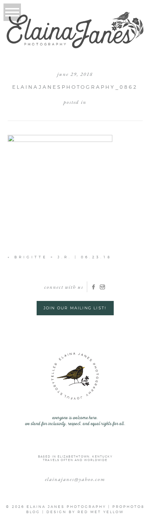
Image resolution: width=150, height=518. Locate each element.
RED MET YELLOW (100, 512)
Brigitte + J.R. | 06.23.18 (63, 257)
